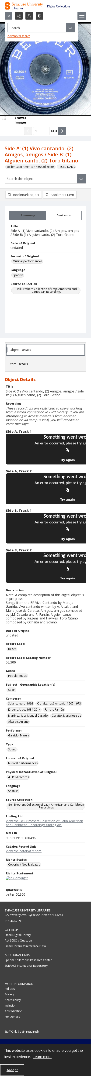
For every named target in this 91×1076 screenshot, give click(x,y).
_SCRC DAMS (67, 167)
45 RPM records (18, 777)
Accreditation (13, 1011)
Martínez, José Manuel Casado (28, 716)
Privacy (9, 994)
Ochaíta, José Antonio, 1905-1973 (59, 703)
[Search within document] (81, 178)
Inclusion (10, 1005)
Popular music (17, 676)
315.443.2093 (13, 921)
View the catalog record (24, 851)
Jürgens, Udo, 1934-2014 (24, 710)
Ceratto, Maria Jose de (66, 716)
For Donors (12, 1017)
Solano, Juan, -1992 (20, 703)
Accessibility (13, 1000)
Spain (11, 690)
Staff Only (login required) (21, 1032)
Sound (12, 749)
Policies (10, 989)
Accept (12, 1070)
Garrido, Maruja (18, 735)
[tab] (28, 215)
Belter (12, 649)
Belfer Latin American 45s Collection (31, 167)
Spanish (18, 275)
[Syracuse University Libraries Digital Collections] (45, 6)
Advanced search (18, 36)
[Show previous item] (28, 131)
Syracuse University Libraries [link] (28, 910)
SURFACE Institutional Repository (26, 966)
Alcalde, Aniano (18, 722)
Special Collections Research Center (28, 960)
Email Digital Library (18, 935)
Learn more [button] (42, 1057)
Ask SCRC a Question (18, 940)
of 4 (54, 131)
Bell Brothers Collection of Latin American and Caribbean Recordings (46, 290)
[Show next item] (62, 131)
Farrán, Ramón (54, 710)
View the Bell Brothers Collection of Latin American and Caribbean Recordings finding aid (44, 823)
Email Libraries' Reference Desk (25, 946)
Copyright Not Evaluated (24, 864)
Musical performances (27, 261)
